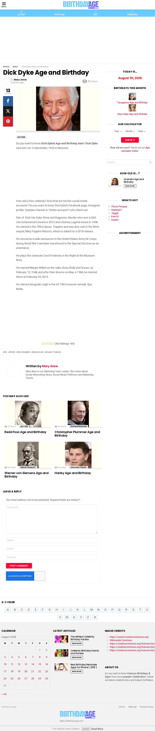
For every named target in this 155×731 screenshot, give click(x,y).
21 (32, 671)
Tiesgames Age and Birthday (132, 102)
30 (46, 678)
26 (19, 678)
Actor (24, 426)
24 (5, 678)
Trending (132, 14)
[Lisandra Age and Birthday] (115, 182)
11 (12, 664)
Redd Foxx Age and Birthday (25, 432)
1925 (12, 352)
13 (6, 352)
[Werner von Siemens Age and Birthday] (28, 456)
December (24, 352)
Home (122, 707)
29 (39, 678)
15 (39, 664)
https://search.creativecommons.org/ (129, 637)
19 (19, 671)
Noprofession (79, 426)
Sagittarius (54, 352)
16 (46, 664)
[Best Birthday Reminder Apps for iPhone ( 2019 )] (61, 667)
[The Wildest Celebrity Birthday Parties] (61, 639)
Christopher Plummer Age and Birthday (77, 434)
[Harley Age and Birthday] (78, 456)
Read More (130, 186)
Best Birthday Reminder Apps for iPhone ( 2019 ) (84, 666)
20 (26, 671)
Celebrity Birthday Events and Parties (85, 652)
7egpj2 (115, 213)
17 (5, 671)
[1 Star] (43, 343)
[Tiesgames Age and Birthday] (132, 99)
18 (12, 671)
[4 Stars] (50, 343)
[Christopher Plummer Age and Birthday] (78, 415)
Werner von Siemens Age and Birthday (26, 475)
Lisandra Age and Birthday (134, 181)
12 (19, 664)
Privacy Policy (146, 707)
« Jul (4, 694)
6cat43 (115, 219)
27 (26, 678)
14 (32, 664)
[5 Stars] (53, 343)
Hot (95, 14)
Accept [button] (86, 729)
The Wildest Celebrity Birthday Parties (82, 638)
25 (12, 678)
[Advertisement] (78, 40)
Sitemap (132, 707)
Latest (22, 14)
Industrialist (28, 467)
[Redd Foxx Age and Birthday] (28, 415)
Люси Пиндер (119, 206)
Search (150, 163)
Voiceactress (78, 467)
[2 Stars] (45, 343)
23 (46, 671)
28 (32, 678)
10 (5, 664)
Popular (59, 14)
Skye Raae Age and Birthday (132, 114)
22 (39, 671)
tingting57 (116, 209)
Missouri (38, 352)
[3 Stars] (48, 343)
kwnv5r (115, 216)
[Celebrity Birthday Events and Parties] (61, 653)
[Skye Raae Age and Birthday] (132, 110)
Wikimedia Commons (121, 640)
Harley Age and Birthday (73, 473)
